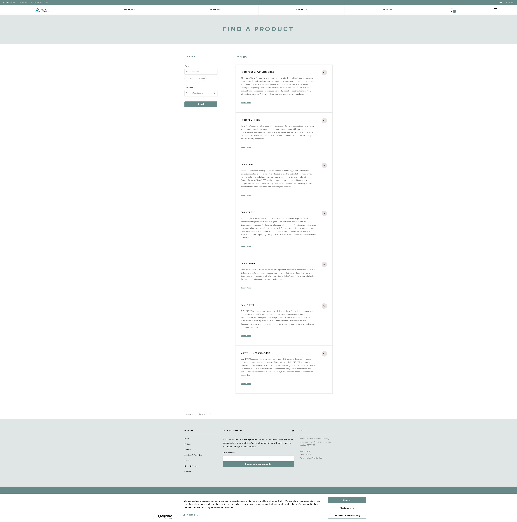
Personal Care (39, 3)
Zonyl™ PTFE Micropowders (255, 352)
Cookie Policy (305, 451)
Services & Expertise (193, 455)
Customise (345, 508)
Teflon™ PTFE (248, 263)
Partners (215, 10)
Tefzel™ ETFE (247, 305)
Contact (388, 10)
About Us (301, 10)
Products (129, 10)
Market (187, 66)
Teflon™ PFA (247, 212)
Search (201, 104)
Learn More (246, 102)
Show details (189, 515)
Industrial (9, 3)
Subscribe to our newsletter (258, 464)
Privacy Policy (305, 454)
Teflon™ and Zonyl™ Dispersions (257, 71)
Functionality (189, 87)
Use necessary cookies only (347, 515)
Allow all (347, 500)
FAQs (186, 460)
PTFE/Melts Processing (194, 78)
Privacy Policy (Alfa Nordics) (311, 458)
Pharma (23, 3)
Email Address (229, 453)
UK (500, 3)
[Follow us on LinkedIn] (293, 431)
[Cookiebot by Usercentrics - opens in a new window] (165, 517)
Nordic (510, 3)
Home (186, 438)
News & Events (190, 466)
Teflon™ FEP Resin (250, 119)
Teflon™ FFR (247, 164)
